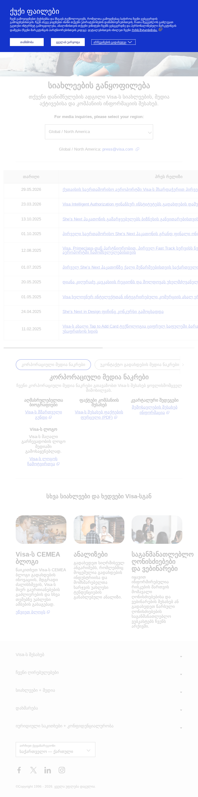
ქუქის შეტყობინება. (144, 30)
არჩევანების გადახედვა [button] (109, 42)
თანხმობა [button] (27, 42)
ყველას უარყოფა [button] (68, 42)
